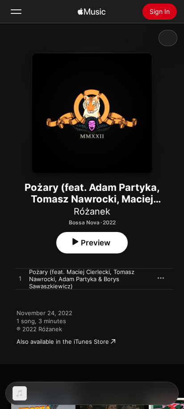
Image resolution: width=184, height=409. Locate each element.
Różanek (92, 211)
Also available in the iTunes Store (63, 341)
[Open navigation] (16, 11)
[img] (91, 12)
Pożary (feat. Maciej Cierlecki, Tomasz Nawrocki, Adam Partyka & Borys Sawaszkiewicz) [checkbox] (81, 279)
